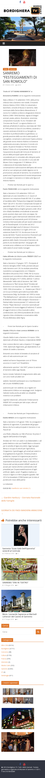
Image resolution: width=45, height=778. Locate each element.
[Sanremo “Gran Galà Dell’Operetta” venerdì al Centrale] (20, 525)
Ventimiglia (5, 675)
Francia (3, 659)
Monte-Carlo (5, 665)
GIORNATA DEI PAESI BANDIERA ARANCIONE (21, 512)
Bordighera (5, 649)
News (5, 69)
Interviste (4, 662)
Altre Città (4, 645)
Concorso (4, 652)
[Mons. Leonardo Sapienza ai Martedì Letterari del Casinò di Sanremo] (16, 591)
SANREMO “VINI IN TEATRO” (15, 582)
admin (19, 85)
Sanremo (13, 69)
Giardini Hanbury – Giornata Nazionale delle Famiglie (20, 499)
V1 (2, 672)
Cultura (3, 655)
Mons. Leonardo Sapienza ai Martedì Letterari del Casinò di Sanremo (19, 615)
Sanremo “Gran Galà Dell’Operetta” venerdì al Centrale (18, 549)
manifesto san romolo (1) (21, 488)
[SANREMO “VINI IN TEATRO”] (19, 559)
